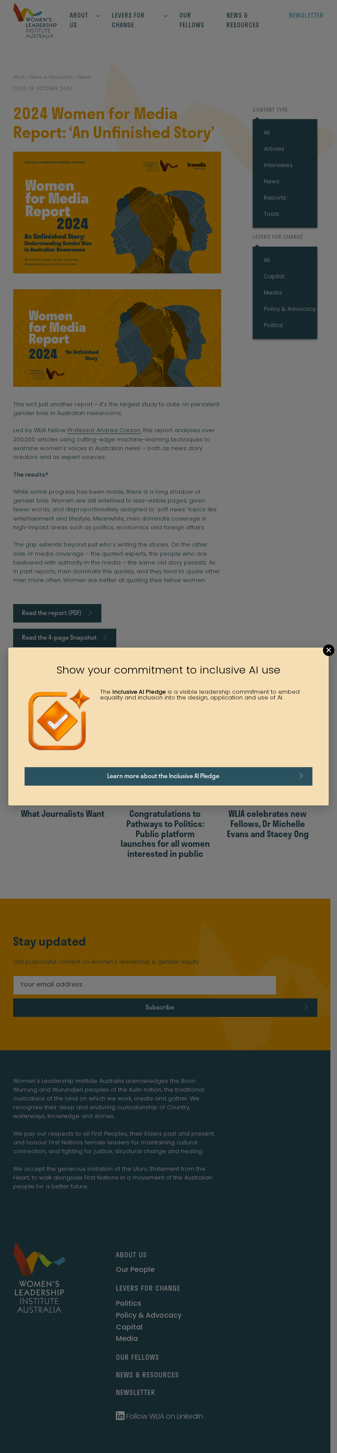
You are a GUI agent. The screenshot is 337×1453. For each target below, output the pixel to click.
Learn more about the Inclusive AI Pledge (163, 775)
